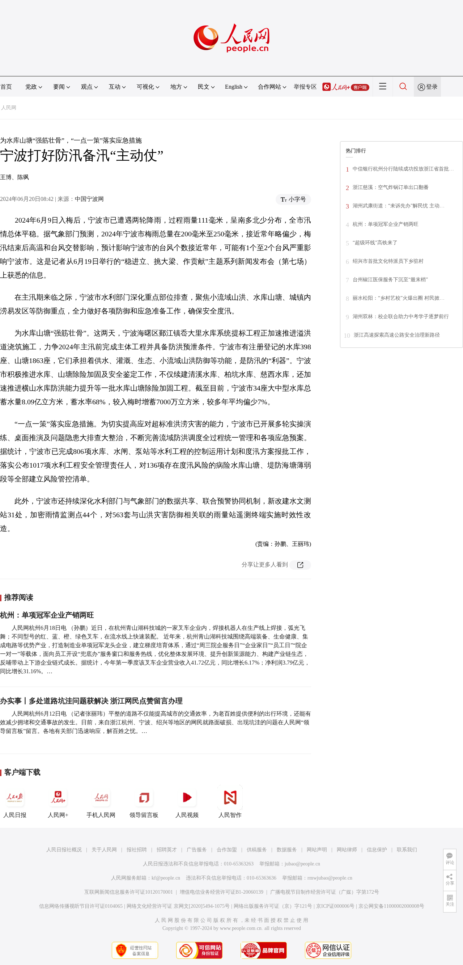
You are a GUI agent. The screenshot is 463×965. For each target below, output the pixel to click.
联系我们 (407, 849)
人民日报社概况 (64, 849)
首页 (6, 87)
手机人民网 (100, 815)
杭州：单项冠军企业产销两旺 (47, 615)
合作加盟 (227, 849)
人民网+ (58, 815)
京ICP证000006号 (335, 906)
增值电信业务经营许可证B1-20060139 (221, 892)
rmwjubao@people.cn (329, 878)
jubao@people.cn (302, 864)
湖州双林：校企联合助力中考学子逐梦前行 (401, 316)
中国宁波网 (89, 199)
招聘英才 (167, 849)
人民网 (8, 107)
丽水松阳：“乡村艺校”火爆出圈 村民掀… (399, 298)
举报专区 (305, 87)
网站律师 (347, 849)
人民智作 (230, 815)
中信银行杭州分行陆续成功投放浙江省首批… (403, 169)
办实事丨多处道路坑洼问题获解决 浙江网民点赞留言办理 (91, 701)
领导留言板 (143, 815)
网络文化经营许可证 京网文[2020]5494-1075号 (178, 906)
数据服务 (287, 849)
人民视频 (187, 815)
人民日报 (14, 815)
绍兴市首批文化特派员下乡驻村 (388, 261)
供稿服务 (257, 849)
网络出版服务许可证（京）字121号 (273, 906)
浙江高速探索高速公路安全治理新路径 (397, 335)
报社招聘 (137, 849)
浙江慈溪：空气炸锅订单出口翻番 (391, 187)
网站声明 (317, 849)
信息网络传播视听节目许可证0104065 (81, 906)
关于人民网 (104, 849)
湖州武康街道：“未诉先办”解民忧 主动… (399, 205)
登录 (432, 87)
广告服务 (197, 849)
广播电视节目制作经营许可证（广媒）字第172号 (324, 892)
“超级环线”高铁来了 (375, 242)
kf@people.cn (166, 878)
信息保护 (377, 849)
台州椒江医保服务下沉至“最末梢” (390, 279)
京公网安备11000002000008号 (391, 906)
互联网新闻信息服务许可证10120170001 (128, 892)
